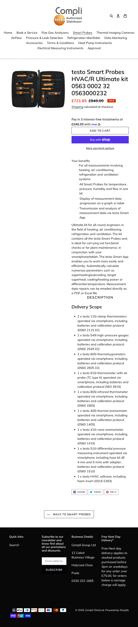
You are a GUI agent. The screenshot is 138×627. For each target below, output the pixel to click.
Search (14, 545)
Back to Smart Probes (71, 514)
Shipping (77, 107)
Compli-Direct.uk (94, 610)
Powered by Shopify (117, 610)
